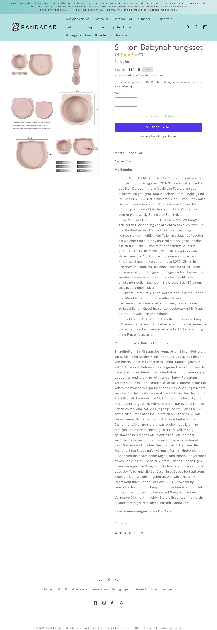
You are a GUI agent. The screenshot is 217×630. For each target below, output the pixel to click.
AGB (137, 628)
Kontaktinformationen (168, 628)
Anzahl (119, 93)
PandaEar (51, 628)
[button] (133, 19)
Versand (120, 75)
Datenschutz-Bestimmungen (153, 589)
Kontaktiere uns (76, 589)
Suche (47, 589)
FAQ (58, 589)
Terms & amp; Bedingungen (110, 589)
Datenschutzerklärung (118, 628)
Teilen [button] (123, 523)
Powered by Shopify (69, 628)
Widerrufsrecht (93, 628)
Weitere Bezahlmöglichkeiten (158, 136)
